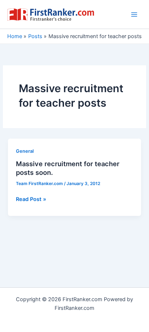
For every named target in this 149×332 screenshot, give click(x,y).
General (25, 151)
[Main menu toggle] (134, 14)
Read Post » (31, 200)
